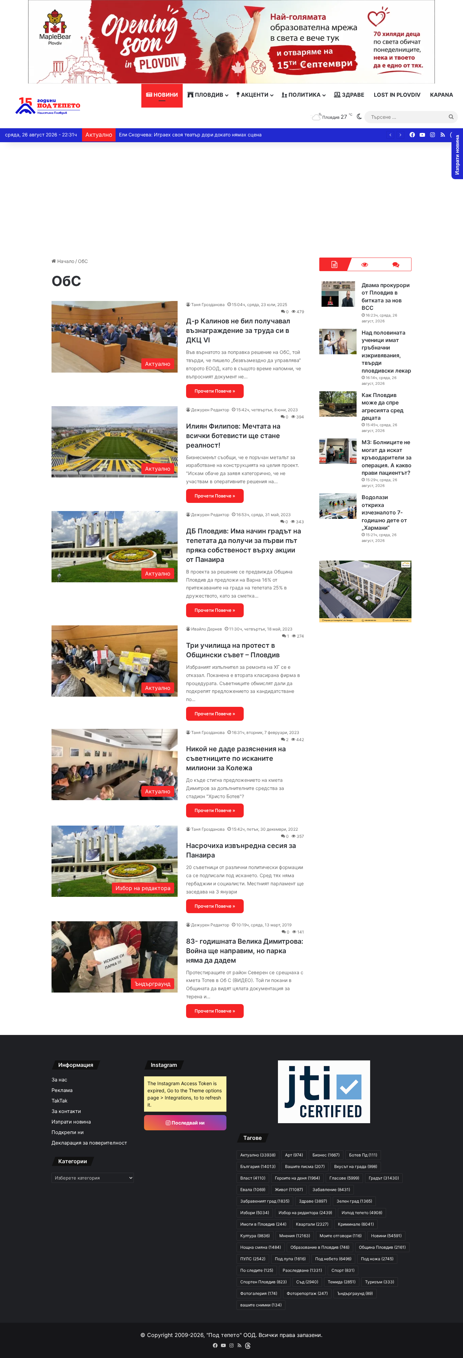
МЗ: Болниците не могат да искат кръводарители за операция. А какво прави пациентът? (386, 457)
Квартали (312, 1224)
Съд (307, 1281)
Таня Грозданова (208, 304)
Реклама (62, 1090)
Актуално (258, 1154)
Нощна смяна (260, 1247)
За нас (59, 1080)
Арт (294, 1154)
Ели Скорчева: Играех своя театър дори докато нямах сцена (190, 134)
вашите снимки (261, 1304)
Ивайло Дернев (206, 628)
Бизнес (326, 1154)
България (258, 1166)
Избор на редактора (305, 1212)
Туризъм (379, 1281)
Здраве (352, 94)
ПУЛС (252, 1258)
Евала (252, 1189)
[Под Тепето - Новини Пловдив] (48, 106)
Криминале (356, 1224)
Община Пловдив (382, 1247)
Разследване (302, 1270)
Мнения (294, 1235)
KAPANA (441, 94)
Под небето (333, 1258)
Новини (165, 94)
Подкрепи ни (68, 1132)
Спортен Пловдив (263, 1281)
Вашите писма (305, 1166)
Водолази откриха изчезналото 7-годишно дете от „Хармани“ (384, 512)
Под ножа (377, 1258)
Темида (342, 1281)
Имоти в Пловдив (263, 1224)
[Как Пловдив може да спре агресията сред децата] (338, 404)
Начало (65, 261)
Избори (254, 1212)
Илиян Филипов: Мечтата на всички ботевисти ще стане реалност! (233, 435)
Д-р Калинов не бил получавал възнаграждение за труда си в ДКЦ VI (238, 330)
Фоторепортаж (307, 1293)
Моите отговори (341, 1235)
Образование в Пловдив (319, 1247)
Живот (289, 1189)
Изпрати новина (71, 1122)
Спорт (343, 1270)
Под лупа (290, 1258)
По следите (256, 1270)
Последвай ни (187, 1123)
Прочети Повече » (215, 391)
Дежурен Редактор (210, 409)
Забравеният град (264, 1201)
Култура (255, 1235)
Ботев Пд (363, 1154)
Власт (252, 1178)
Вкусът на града (355, 1166)
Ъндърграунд (355, 1293)
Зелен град (354, 1201)
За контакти (66, 1111)
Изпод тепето (362, 1212)
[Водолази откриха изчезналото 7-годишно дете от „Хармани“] (338, 506)
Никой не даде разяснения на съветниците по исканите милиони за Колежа (236, 758)
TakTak (59, 1101)
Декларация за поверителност (89, 1143)
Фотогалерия (258, 1293)
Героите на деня (297, 1178)
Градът (384, 1178)
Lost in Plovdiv (397, 94)
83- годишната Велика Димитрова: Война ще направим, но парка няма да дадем (244, 950)
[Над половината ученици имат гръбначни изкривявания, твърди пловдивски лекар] (338, 341)
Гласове (344, 1178)
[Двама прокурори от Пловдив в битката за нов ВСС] (338, 294)
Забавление (331, 1189)
